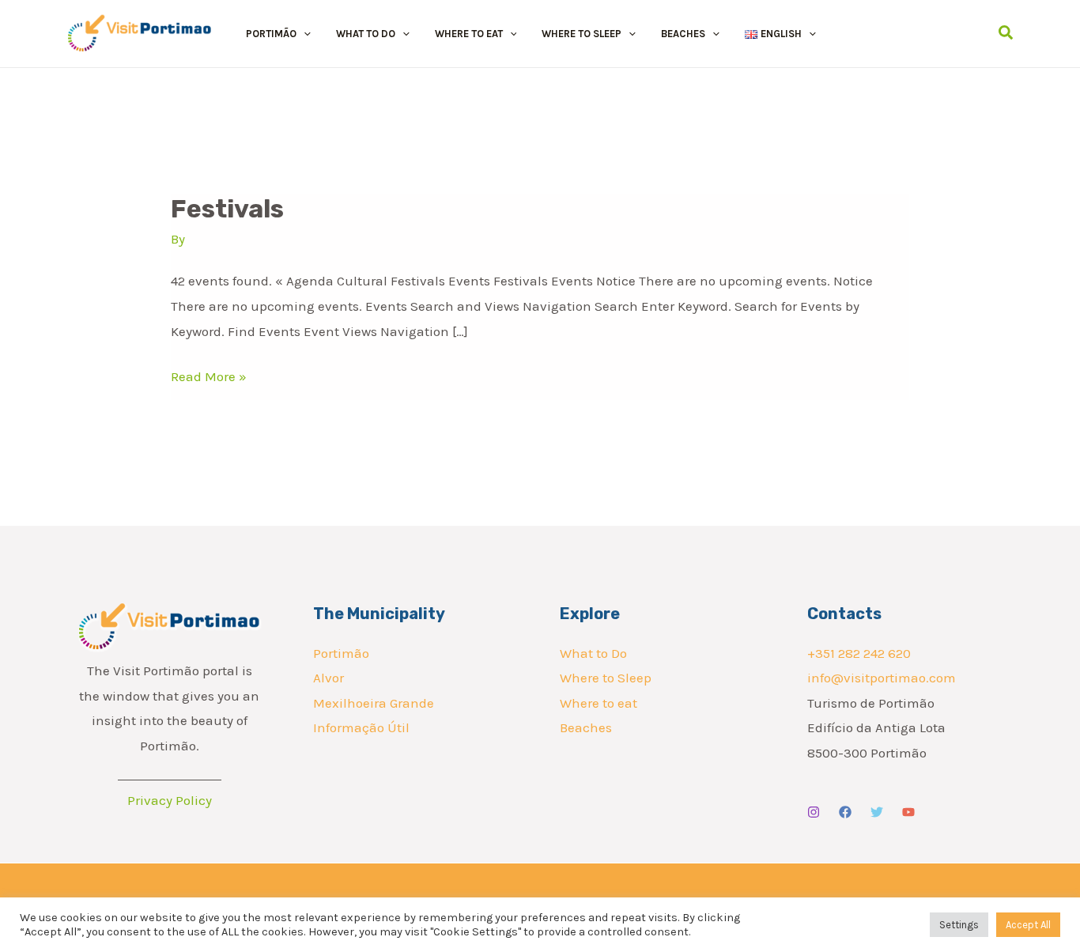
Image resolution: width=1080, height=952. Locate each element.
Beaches (586, 727)
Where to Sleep (605, 678)
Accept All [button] (1028, 925)
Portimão (341, 653)
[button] (303, 33)
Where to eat (598, 703)
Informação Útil (361, 727)
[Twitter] (876, 812)
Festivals (227, 209)
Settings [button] (959, 925)
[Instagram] (813, 812)
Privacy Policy (169, 800)
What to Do (593, 653)
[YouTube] (908, 812)
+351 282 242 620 (859, 653)
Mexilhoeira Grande (373, 703)
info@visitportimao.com (881, 678)
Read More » (209, 376)
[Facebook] (845, 812)
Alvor (328, 678)
